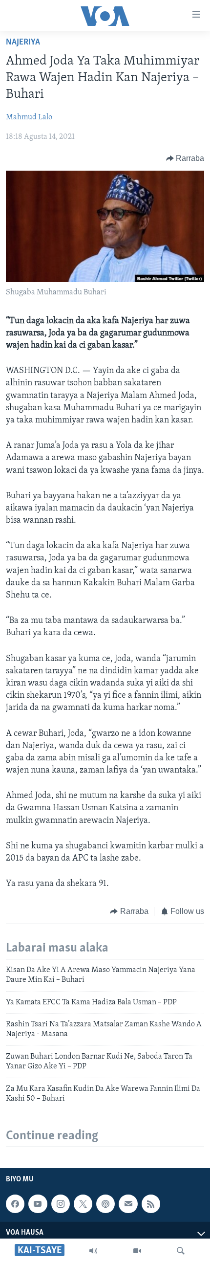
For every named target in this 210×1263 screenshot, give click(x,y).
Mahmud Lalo (29, 117)
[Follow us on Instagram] (60, 1204)
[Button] (185, 158)
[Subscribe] (128, 1204)
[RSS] (151, 1204)
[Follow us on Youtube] (37, 1204)
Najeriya (23, 42)
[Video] (137, 1251)
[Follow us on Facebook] (15, 1204)
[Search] (180, 1251)
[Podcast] (105, 1204)
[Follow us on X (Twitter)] (83, 1204)
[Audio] (93, 1251)
